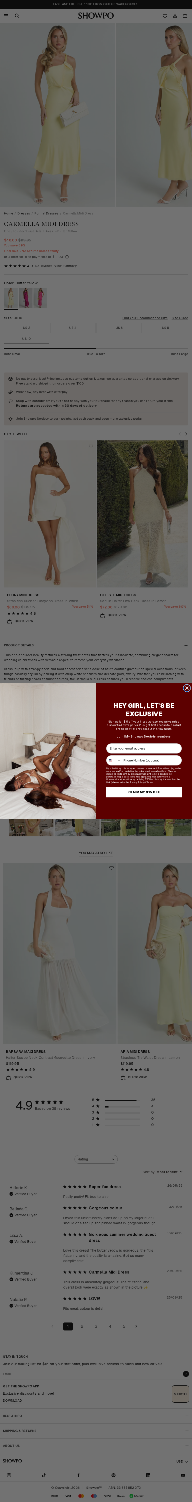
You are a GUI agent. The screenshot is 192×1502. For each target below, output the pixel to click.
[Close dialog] (187, 688)
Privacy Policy (137, 782)
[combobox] (114, 760)
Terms (149, 782)
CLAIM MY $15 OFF (144, 792)
